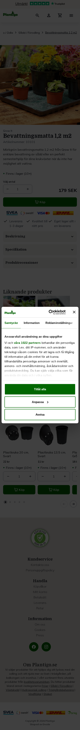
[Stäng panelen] (74, 312)
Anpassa (38, 401)
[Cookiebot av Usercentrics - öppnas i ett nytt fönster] (49, 312)
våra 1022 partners (27, 342)
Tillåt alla (40, 389)
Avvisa (40, 414)
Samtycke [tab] (11, 322)
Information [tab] (32, 322)
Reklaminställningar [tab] (59, 322)
